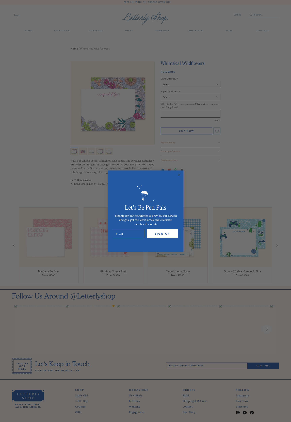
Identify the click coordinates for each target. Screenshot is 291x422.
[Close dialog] (179, 175)
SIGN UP (162, 234)
